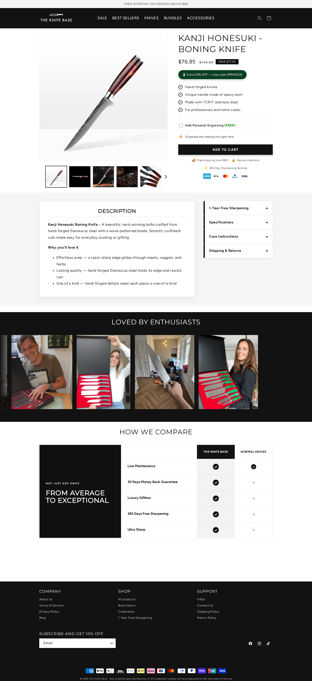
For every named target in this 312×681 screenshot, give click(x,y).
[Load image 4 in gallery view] (127, 176)
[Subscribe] (111, 643)
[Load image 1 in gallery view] (56, 176)
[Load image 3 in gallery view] (103, 176)
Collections (126, 611)
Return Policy (206, 618)
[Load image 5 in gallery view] (151, 176)
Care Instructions (238, 236)
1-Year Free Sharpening (238, 208)
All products (127, 599)
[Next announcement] (271, 4)
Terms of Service (51, 605)
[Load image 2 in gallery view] (79, 176)
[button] (259, 18)
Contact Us (205, 605)
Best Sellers (127, 605)
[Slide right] (165, 176)
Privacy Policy (49, 611)
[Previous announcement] (40, 4)
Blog (42, 618)
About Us (46, 599)
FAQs (201, 599)
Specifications (238, 222)
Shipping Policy (208, 611)
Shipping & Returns (238, 250)
